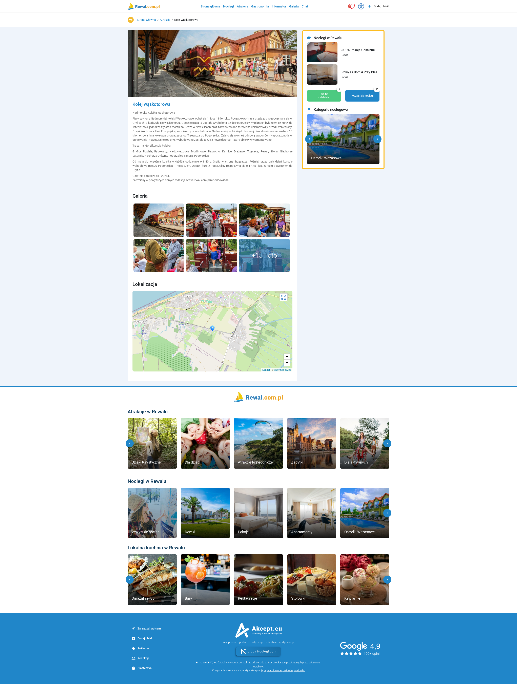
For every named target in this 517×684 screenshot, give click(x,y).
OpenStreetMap (282, 369)
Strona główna (210, 6)
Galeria (294, 6)
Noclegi (228, 6)
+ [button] (287, 356)
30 (377, 89)
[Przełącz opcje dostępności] (361, 6)
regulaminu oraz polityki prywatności (284, 670)
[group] (152, 443)
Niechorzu (173, 122)
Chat (305, 6)
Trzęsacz (252, 151)
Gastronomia (260, 6)
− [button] (287, 362)
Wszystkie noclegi (364, 93)
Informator (279, 6)
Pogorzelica (201, 155)
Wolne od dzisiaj (329, 94)
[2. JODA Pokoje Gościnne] (322, 52)
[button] (309, 139)
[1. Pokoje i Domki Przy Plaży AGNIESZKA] (322, 74)
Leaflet (266, 369)
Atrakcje (242, 6)
